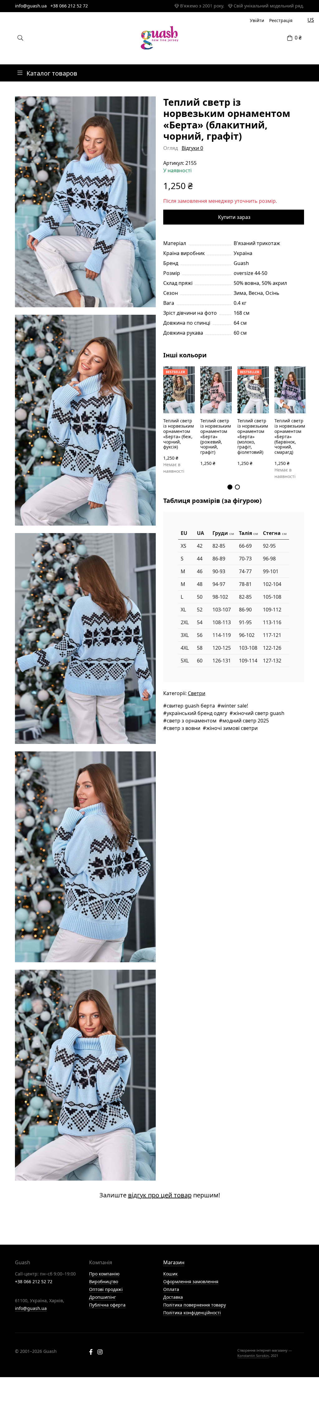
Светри (196, 693)
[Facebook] (91, 1352)
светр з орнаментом (192, 720)
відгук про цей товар (160, 1195)
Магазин (173, 1262)
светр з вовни (183, 728)
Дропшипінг (102, 1297)
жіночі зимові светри (232, 728)
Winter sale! (234, 705)
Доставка (173, 1297)
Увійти (257, 20)
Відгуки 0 (192, 148)
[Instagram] (100, 1352)
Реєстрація (281, 20)
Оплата (171, 1289)
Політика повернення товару (194, 1305)
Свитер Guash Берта (191, 705)
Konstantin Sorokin (253, 1355)
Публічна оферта (107, 1305)
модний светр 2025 (245, 720)
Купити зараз (234, 217)
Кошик (170, 1274)
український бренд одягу (197, 713)
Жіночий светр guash (258, 713)
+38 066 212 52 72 (69, 6)
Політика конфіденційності (192, 1313)
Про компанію (104, 1274)
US (310, 19)
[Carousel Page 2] (237, 487)
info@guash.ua (31, 6)
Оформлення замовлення (190, 1281)
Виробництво (103, 1281)
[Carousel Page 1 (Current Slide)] (229, 487)
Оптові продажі (106, 1289)
